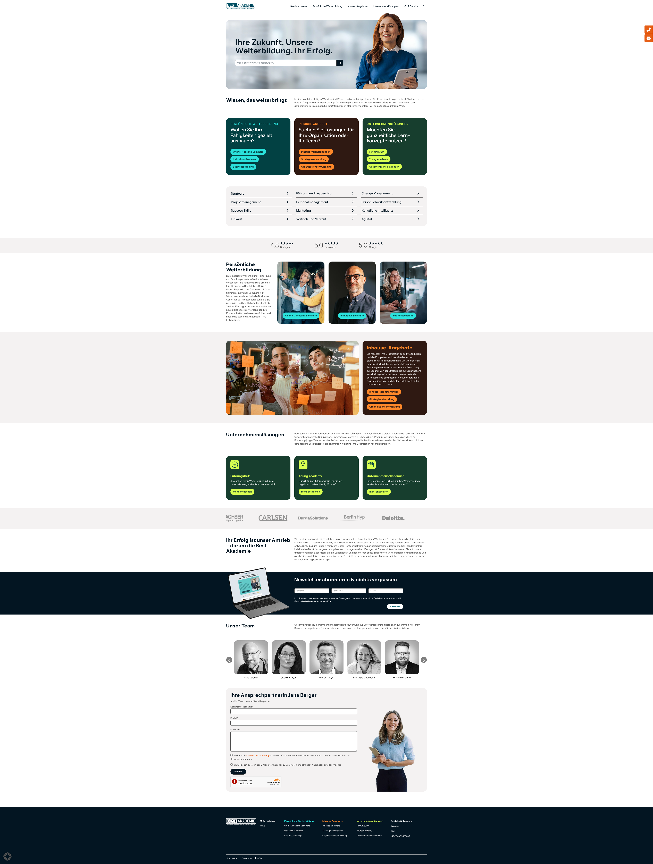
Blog (262, 825)
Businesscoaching (293, 835)
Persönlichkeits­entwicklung (381, 202)
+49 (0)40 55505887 (400, 836)
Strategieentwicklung (332, 830)
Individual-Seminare (293, 830)
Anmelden (395, 606)
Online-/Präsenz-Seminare (297, 825)
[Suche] (424, 6)
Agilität (367, 219)
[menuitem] (299, 6)
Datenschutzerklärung (258, 755)
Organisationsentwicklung (334, 835)
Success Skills (241, 210)
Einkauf (236, 219)
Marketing (303, 210)
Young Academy (364, 830)
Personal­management (312, 202)
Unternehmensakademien (369, 835)
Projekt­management (246, 202)
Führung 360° (363, 825)
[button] (7, 856)
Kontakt (395, 826)
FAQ (393, 831)
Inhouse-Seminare (331, 825)
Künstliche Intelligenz (377, 210)
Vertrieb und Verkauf (311, 219)
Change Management (377, 193)
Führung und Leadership (313, 193)
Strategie (237, 193)
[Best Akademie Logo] (240, 6)
